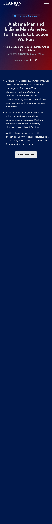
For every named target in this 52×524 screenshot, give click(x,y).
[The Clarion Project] (12, 4)
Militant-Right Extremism (26, 16)
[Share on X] (35, 60)
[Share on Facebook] (31, 60)
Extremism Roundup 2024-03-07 (26, 53)
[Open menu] (46, 4)
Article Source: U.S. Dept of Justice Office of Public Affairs (26, 48)
